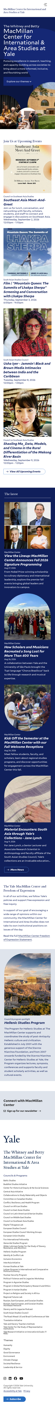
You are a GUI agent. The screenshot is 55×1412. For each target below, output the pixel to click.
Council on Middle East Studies (17, 1218)
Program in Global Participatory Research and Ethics (26, 1286)
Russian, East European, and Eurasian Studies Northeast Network (23, 1305)
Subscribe (15, 1399)
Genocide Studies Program (15, 1243)
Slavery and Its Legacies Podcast (18, 1309)
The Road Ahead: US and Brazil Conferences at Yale (26, 1317)
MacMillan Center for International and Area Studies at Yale (24, 11)
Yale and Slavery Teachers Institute (19, 1324)
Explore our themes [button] (18, 81)
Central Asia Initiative (13, 1192)
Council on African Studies (15, 1206)
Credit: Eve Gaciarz (41, 686)
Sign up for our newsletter (22, 1111)
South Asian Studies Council (15, 1313)
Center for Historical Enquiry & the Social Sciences (26, 1188)
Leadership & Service (12, 1367)
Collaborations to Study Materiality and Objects (25, 1195)
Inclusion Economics (12, 1259)
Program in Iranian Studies (15, 1290)
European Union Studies (14, 1236)
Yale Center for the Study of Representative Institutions (22, 1328)
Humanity (7, 1345)
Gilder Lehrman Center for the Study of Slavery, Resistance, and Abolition (24, 1247)
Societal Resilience (11, 1364)
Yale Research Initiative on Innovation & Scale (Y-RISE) (25, 1333)
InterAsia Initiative (11, 1263)
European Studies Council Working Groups (22, 1232)
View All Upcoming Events (25, 471)
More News (17, 869)
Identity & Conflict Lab (13, 1255)
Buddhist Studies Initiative (15, 1184)
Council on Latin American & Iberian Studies (23, 1214)
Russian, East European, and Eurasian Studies (23, 1301)
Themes (8, 1340)
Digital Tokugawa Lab (13, 1225)
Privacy (26, 1391)
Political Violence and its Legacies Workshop (23, 1279)
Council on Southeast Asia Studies (18, 1221)
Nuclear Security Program (15, 1275)
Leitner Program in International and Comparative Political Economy (25, 1270)
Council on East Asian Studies (16, 1210)
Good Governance (11, 1353)
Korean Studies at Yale (13, 1267)
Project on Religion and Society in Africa (21, 1293)
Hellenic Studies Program (24, 1023)
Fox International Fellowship (16, 1240)
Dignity (6, 1349)
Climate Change (10, 1360)
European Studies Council (14, 1229)
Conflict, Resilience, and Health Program (21, 1203)
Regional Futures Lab (12, 1297)
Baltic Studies (9, 1181)
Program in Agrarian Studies (16, 1282)
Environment (9, 1356)
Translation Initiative (12, 1320)
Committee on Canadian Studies (17, 1199)
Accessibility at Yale (12, 1391)
